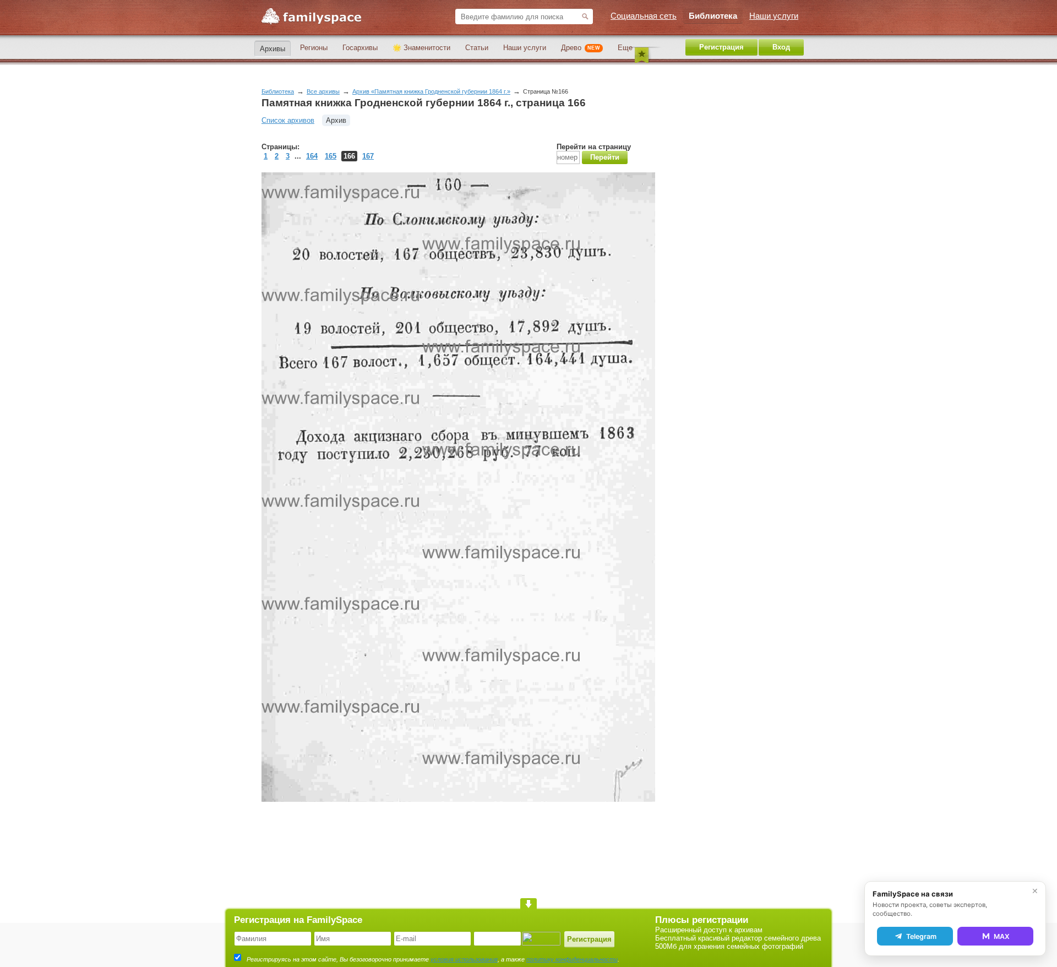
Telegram (921, 936)
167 (368, 156)
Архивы (272, 49)
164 (312, 156)
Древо (580, 48)
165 (330, 156)
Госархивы (360, 48)
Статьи (476, 48)
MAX (1002, 936)
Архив (336, 120)
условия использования (464, 959)
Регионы (314, 48)
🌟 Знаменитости (421, 48)
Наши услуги (524, 48)
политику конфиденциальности (572, 959)
